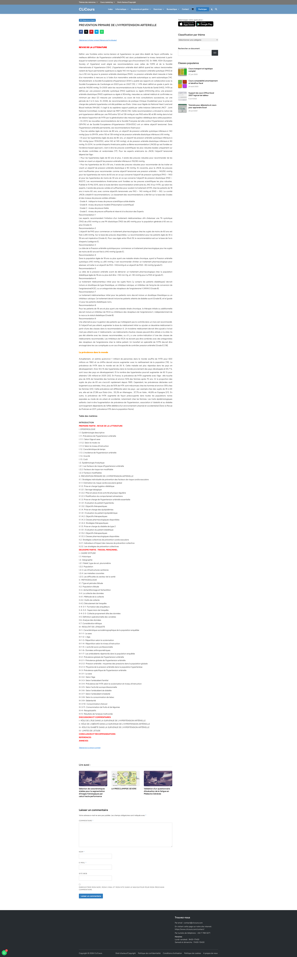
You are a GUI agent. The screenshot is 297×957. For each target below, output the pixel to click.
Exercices (158, 9)
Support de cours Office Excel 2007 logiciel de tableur (201, 94)
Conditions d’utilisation (172, 953)
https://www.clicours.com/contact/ (189, 929)
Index (110, 9)
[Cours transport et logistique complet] (182, 69)
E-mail (82, 863)
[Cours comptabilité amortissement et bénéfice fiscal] (182, 81)
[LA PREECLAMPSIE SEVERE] (125, 778)
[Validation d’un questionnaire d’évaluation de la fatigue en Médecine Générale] (158, 778)
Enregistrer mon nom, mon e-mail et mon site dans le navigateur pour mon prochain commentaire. (121, 888)
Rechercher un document (189, 48)
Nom (82, 852)
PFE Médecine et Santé (87, 20)
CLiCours (87, 9)
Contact (185, 9)
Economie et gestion (140, 9)
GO (214, 53)
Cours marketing (106, 2)
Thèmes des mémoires (87, 2)
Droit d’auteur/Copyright (126, 2)
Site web (83, 874)
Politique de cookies (192, 953)
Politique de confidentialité (149, 953)
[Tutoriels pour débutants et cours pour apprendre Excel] (182, 105)
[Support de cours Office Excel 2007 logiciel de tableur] (182, 93)
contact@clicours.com (193, 923)
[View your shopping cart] (192, 10)
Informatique (120, 9)
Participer (202, 9)
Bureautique (172, 9)
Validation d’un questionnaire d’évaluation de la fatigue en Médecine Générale (157, 791)
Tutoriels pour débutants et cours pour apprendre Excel (202, 106)
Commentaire (86, 821)
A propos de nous (210, 953)
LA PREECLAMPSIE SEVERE (123, 788)
